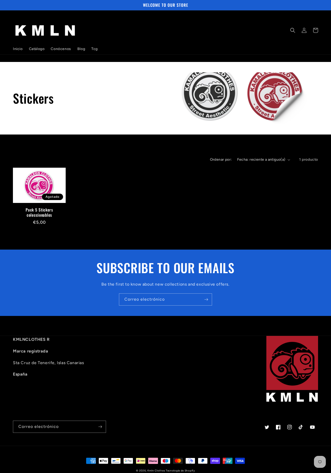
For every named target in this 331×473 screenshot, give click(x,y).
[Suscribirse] (206, 299)
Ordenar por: (221, 159)
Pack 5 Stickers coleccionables (39, 212)
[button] (292, 30)
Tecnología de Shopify (180, 470)
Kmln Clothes (156, 470)
